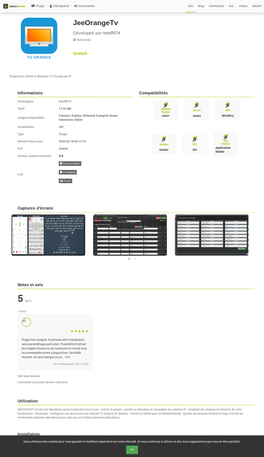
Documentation (71, 163)
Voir (67, 357)
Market (257, 6)
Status (243, 6)
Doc (231, 6)
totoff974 (111, 32)
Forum (67, 180)
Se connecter (86, 6)
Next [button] (258, 235)
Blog (201, 6)
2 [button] (135, 259)
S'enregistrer (61, 6)
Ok (132, 449)
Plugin (40, 6)
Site (190, 6)
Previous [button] (6, 235)
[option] (50, 235)
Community (216, 6)
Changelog (68, 172)
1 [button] (129, 259)
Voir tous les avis (29, 376)
